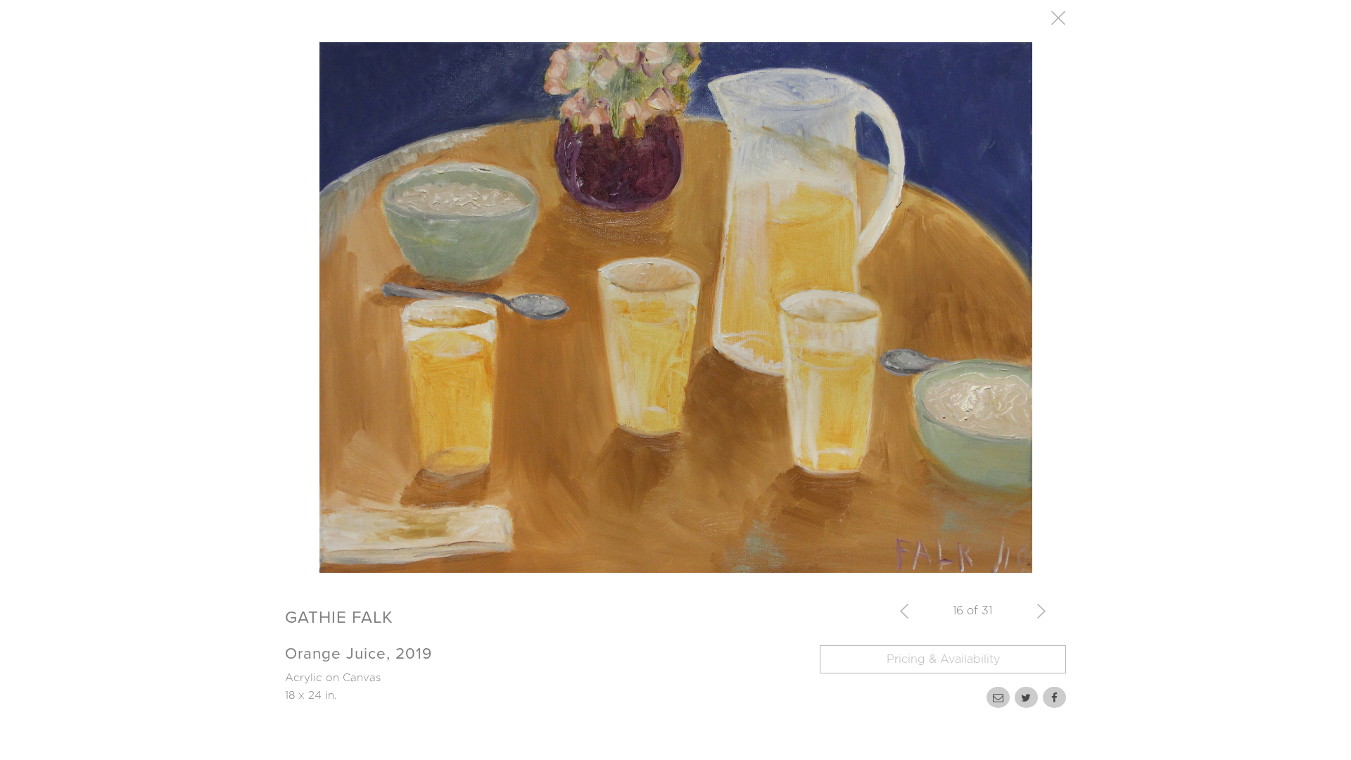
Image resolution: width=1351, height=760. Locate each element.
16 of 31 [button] (972, 610)
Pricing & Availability (943, 659)
